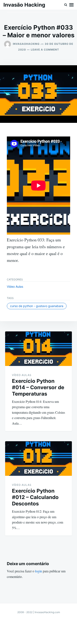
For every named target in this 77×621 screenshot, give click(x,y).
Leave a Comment (45, 49)
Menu (71, 5)
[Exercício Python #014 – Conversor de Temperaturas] (38, 348)
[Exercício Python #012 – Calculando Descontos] (38, 458)
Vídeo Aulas (15, 286)
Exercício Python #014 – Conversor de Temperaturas (38, 387)
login (38, 571)
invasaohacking (26, 43)
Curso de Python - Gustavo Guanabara (36, 306)
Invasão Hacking (24, 5)
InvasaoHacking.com (47, 612)
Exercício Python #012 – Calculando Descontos (35, 497)
